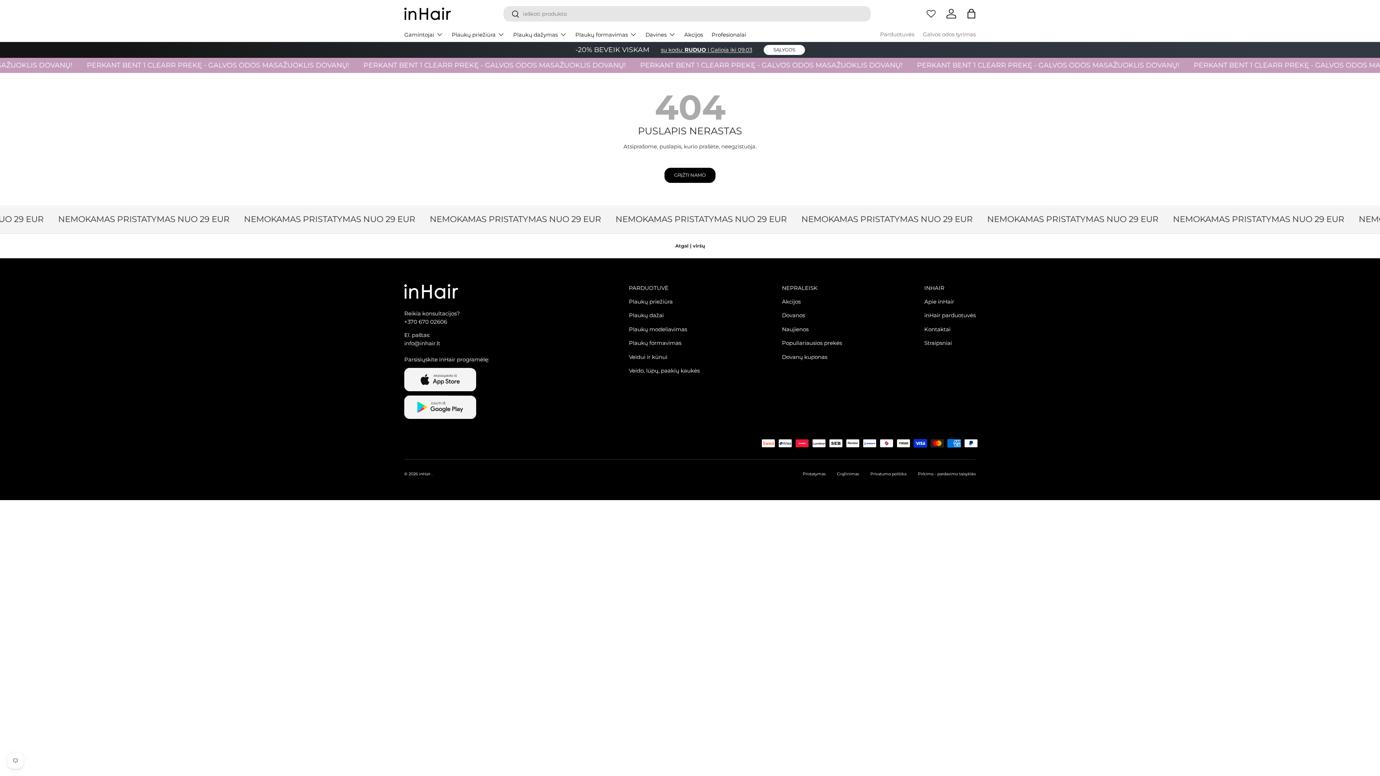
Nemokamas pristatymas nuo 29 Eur (131, 219)
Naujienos (795, 329)
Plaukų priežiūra (474, 34)
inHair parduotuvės (950, 315)
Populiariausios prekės (812, 343)
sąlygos (784, 49)
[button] (971, 14)
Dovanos (793, 315)
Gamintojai (419, 34)
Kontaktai (937, 329)
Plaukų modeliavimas (658, 329)
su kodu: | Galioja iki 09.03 (706, 49)
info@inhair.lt (422, 343)
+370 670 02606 (425, 321)
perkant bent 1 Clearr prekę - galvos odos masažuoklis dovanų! (199, 65)
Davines (656, 34)
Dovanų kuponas (804, 357)
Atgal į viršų (690, 246)
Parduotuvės (897, 34)
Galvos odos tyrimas (949, 34)
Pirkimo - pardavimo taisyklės (947, 473)
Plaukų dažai (646, 315)
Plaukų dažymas (535, 34)
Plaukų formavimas (601, 34)
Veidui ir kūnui (648, 357)
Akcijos (693, 34)
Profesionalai (729, 34)
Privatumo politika (888, 473)
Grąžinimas (848, 473)
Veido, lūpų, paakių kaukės (664, 370)
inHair (425, 473)
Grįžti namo (690, 175)
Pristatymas (814, 473)
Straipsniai (938, 343)
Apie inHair (939, 301)
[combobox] (687, 14)
